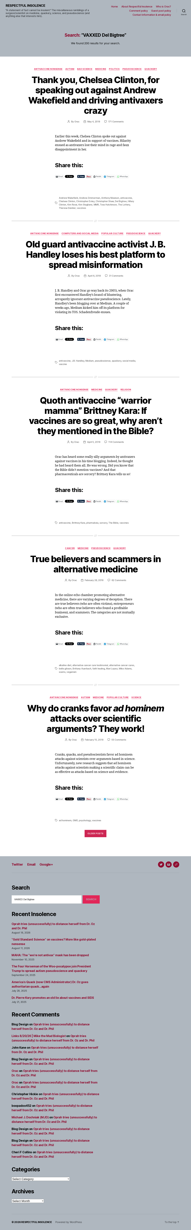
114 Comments (116, 442)
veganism (71, 672)
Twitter (17, 864)
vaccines (81, 208)
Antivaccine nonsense (48, 69)
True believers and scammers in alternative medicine (95, 563)
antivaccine (126, 197)
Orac (76, 121)
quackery (116, 360)
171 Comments (116, 121)
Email (31, 864)
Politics (114, 69)
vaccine (63, 364)
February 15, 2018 (94, 739)
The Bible (113, 522)
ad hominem (65, 820)
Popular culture (112, 233)
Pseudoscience (132, 69)
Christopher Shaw (105, 201)
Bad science (84, 69)
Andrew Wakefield (68, 197)
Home (114, 6)
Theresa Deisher (67, 208)
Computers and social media (80, 233)
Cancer (70, 548)
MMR (96, 204)
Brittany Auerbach (82, 668)
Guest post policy (161, 10)
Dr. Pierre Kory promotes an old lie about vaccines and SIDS (53, 997)
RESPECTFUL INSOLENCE (25, 5)
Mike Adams (125, 668)
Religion (126, 389)
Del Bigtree (121, 201)
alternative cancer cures (121, 665)
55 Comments (118, 739)
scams (62, 672)
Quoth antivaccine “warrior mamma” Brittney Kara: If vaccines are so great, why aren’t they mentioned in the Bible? (95, 415)
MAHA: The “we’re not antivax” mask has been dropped (50, 955)
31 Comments (116, 275)
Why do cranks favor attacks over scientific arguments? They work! (95, 718)
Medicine (100, 69)
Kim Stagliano (85, 204)
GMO (75, 820)
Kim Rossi (72, 204)
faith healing (98, 668)
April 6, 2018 (94, 275)
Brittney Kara (78, 522)
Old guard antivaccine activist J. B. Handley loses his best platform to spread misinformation (95, 254)
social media (128, 360)
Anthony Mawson (110, 197)
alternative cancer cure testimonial (90, 665)
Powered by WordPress (68, 1222)
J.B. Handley (78, 360)
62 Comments (119, 580)
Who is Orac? (163, 6)
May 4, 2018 (93, 121)
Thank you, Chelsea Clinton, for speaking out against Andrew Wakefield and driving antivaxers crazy (95, 95)
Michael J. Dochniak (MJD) (30, 1117)
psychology (85, 820)
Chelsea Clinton (67, 201)
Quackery (150, 69)
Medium (89, 360)
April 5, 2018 (93, 442)
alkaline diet (65, 665)
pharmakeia (92, 522)
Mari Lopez (112, 668)
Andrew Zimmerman (89, 197)
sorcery (103, 522)
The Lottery (124, 204)
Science (136, 697)
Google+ (46, 864)
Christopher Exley (85, 201)
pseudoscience (103, 360)
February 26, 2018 (94, 580)
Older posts (95, 833)
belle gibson (65, 668)
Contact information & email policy (152, 14)
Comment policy (138, 10)
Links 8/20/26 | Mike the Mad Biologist (39, 1036)
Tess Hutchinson (108, 204)
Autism (69, 69)
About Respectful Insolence (136, 6)
